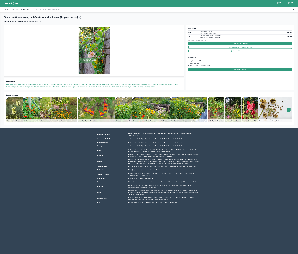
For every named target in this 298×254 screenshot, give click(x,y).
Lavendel (140, 161)
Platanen (152, 151)
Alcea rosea (13, 84)
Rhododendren (132, 156)
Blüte (48, 84)
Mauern (178, 197)
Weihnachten (152, 187)
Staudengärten (183, 192)
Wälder (167, 202)
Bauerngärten (132, 190)
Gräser (190, 159)
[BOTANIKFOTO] (11, 3)
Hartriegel (186, 149)
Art (26, 84)
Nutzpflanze (15, 87)
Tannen (158, 151)
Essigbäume (156, 149)
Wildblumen (173, 202)
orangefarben (29, 87)
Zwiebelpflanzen (133, 135)
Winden (152, 170)
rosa (78, 87)
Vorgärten (131, 194)
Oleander (197, 154)
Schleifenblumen (195, 161)
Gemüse (150, 182)
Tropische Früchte (145, 175)
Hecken (166, 197)
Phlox (159, 161)
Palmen (169, 173)
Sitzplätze (131, 199)
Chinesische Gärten (143, 190)
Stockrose (99, 87)
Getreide (157, 182)
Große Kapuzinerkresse (88, 84)
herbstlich (118, 84)
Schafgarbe (185, 161)
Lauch (154, 166)
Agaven (130, 178)
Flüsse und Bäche (133, 202)
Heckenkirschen (163, 154)
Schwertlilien (132, 163)
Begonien (131, 173)
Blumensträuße (132, 185)
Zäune (166, 199)
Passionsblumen (178, 173)
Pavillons (185, 197)
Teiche (145, 199)
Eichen (150, 149)
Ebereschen (143, 149)
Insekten (142, 202)
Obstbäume (145, 151)
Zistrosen (169, 156)
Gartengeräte (148, 197)
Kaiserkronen (140, 166)
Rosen (140, 156)
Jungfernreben (136, 170)
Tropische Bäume (189, 173)
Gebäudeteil (76, 84)
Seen (157, 202)
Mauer (154, 84)
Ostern (190, 185)
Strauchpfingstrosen (159, 156)
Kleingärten (183, 190)
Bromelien (147, 173)
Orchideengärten (163, 192)
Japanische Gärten (173, 190)
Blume (39, 84)
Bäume (130, 134)
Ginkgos (178, 149)
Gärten (144, 134)
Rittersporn (172, 161)
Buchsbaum (140, 154)
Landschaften (150, 202)
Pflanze (36, 87)
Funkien (176, 159)
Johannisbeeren (181, 154)
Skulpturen (138, 199)
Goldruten (183, 159)
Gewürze (163, 182)
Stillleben (144, 187)
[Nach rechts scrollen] (289, 110)
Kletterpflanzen (151, 134)
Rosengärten (174, 192)
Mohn (146, 161)
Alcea (7, 84)
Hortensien (172, 154)
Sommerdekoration (134, 187)
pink (74, 87)
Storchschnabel (178, 163)
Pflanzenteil (56, 87)
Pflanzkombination (66, 87)
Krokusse (148, 166)
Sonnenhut (160, 163)
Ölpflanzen (196, 182)
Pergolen (191, 197)
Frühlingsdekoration (151, 185)
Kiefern (130, 151)
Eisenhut (153, 159)
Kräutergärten (193, 190)
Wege (161, 199)
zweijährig (140, 87)
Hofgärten (164, 190)
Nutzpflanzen (162, 134)
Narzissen (164, 166)
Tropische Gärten (194, 192)
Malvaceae (144, 84)
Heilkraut (98, 84)
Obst (190, 182)
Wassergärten (140, 194)
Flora (70, 84)
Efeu (129, 170)
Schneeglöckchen (174, 166)
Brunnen (130, 197)
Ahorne (130, 149)
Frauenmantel (169, 159)
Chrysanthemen (139, 159)
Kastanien (193, 149)
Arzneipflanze (32, 84)
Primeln (165, 161)
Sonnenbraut (151, 163)
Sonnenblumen (141, 163)
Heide (195, 159)
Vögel (161, 202)
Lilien (158, 166)
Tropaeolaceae (107, 87)
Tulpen (195, 166)
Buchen (136, 149)
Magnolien (137, 151)
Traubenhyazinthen (186, 166)
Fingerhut (160, 159)
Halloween (172, 185)
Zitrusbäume (166, 151)
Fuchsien (154, 154)
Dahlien (147, 159)
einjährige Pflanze (62, 84)
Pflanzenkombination (46, 87)
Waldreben (145, 170)
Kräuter (178, 182)
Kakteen (141, 178)
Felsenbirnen (165, 149)
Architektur (21, 84)
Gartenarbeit (138, 197)
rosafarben (83, 87)
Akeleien (130, 159)
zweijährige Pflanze (149, 87)
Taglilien (186, 163)
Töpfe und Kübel (153, 199)
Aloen (135, 178)
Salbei (178, 161)
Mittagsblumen (149, 178)
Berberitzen (131, 154)
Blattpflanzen (139, 173)
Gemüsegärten (155, 190)
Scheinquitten (148, 156)
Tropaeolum (115, 87)
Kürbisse (184, 182)
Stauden (169, 134)
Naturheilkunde (173, 84)
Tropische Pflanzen (186, 134)
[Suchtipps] (293, 9)
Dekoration (137, 134)
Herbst (112, 84)
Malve (150, 84)
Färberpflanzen (132, 182)
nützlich (22, 87)
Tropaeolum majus (125, 87)
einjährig (53, 84)
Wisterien (159, 170)
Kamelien (190, 154)
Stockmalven (168, 163)
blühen (44, 84)
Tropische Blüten (133, 175)
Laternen (172, 197)
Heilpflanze (105, 84)
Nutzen (8, 87)
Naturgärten (145, 192)
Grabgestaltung (163, 185)
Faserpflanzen (143, 182)
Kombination (136, 84)
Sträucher (176, 134)
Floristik (141, 185)
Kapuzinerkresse (126, 84)
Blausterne (131, 166)
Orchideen (162, 173)
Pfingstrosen (153, 161)
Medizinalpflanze (162, 84)
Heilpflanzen (171, 182)
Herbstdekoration (181, 185)
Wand (134, 87)
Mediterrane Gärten (134, 192)
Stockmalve (91, 87)
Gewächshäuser (158, 197)
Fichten (173, 149)
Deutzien (147, 154)
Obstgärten (153, 192)
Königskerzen (132, 161)
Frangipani (155, 173)
